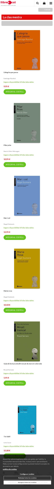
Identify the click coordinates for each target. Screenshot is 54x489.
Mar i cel (7, 218)
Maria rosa (8, 291)
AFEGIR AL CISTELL (15, 92)
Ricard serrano (9, 370)
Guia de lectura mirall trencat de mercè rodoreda (23, 364)
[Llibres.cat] (8, 3)
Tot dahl (7, 436)
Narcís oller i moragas (11, 151)
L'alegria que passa (11, 72)
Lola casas (7, 442)
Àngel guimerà (9, 224)
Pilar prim (7, 145)
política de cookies (10, 469)
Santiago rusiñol (10, 78)
